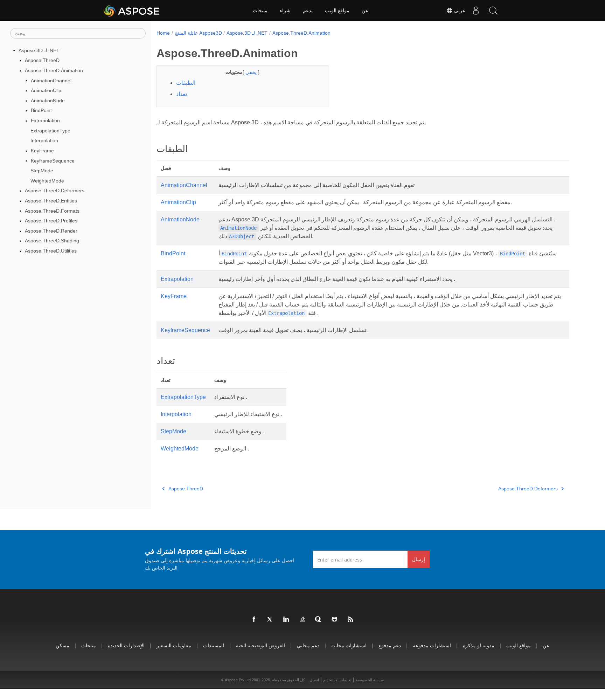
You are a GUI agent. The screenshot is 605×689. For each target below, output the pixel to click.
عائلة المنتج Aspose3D (198, 33)
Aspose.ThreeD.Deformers (54, 190)
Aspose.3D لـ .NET (39, 50)
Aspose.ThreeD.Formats (52, 211)
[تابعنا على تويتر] (270, 619)
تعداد (181, 94)
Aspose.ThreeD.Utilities (51, 251)
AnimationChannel (51, 80)
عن (365, 10)
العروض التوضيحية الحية (260, 645)
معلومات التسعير (174, 645)
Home (163, 33)
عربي (459, 10)
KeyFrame (42, 150)
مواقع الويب (337, 10)
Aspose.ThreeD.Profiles (51, 220)
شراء (285, 10)
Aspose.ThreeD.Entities (51, 201)
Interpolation (44, 140)
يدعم (308, 10)
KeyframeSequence (53, 161)
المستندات (213, 645)
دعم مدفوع (389, 645)
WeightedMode (47, 181)
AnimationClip (46, 90)
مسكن (62, 645)
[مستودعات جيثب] (334, 619)
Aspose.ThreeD (42, 60)
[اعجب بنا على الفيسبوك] (254, 619)
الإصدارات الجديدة (126, 645)
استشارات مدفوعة (432, 645)
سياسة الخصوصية (370, 680)
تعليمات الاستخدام (337, 680)
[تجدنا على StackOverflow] (302, 619)
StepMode (41, 170)
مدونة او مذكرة (478, 645)
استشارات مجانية (349, 645)
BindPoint (41, 110)
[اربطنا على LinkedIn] (286, 619)
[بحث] (493, 10)
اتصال (314, 680)
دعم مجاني (308, 645)
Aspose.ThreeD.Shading (52, 240)
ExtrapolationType (50, 130)
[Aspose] (132, 10)
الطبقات (185, 83)
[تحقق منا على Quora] (318, 619)
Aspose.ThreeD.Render (51, 231)
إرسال (418, 559)
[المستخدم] (476, 10)
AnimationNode (48, 100)
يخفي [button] (251, 72)
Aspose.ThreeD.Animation (54, 70)
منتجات (260, 10)
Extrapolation (45, 120)
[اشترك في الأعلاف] (350, 619)
